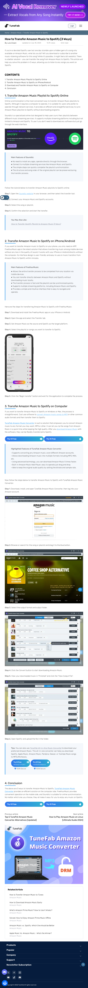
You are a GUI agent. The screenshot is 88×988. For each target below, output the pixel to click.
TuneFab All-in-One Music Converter (46, 748)
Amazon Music (16, 33)
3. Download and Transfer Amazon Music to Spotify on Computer (31, 85)
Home (7, 33)
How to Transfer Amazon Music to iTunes (26, 895)
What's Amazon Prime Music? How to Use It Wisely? (31, 910)
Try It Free (11, 439)
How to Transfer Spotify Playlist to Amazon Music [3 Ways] (36, 224)
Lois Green (11, 43)
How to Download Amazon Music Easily (26, 902)
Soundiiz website (26, 194)
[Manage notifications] (83, 964)
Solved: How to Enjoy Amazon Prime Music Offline (30, 918)
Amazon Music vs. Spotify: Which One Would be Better (32, 925)
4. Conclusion (10, 88)
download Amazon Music (67, 429)
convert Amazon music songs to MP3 (52, 414)
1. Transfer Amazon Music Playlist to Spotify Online (26, 79)
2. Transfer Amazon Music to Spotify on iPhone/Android (28, 82)
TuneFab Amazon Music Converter (19, 423)
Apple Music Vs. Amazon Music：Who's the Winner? (31, 933)
